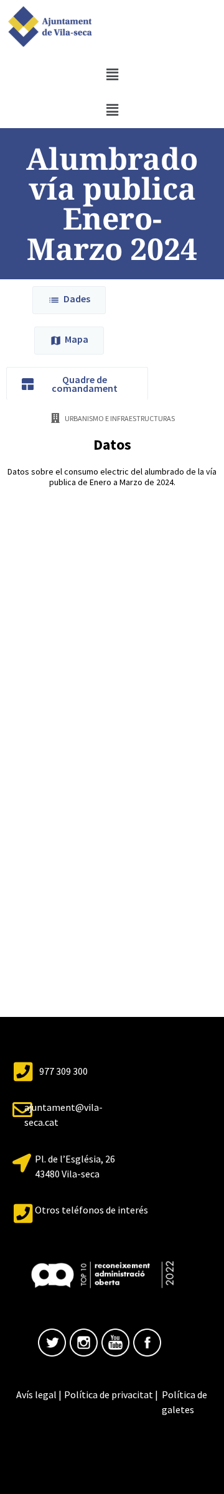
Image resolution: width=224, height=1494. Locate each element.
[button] (112, 74)
